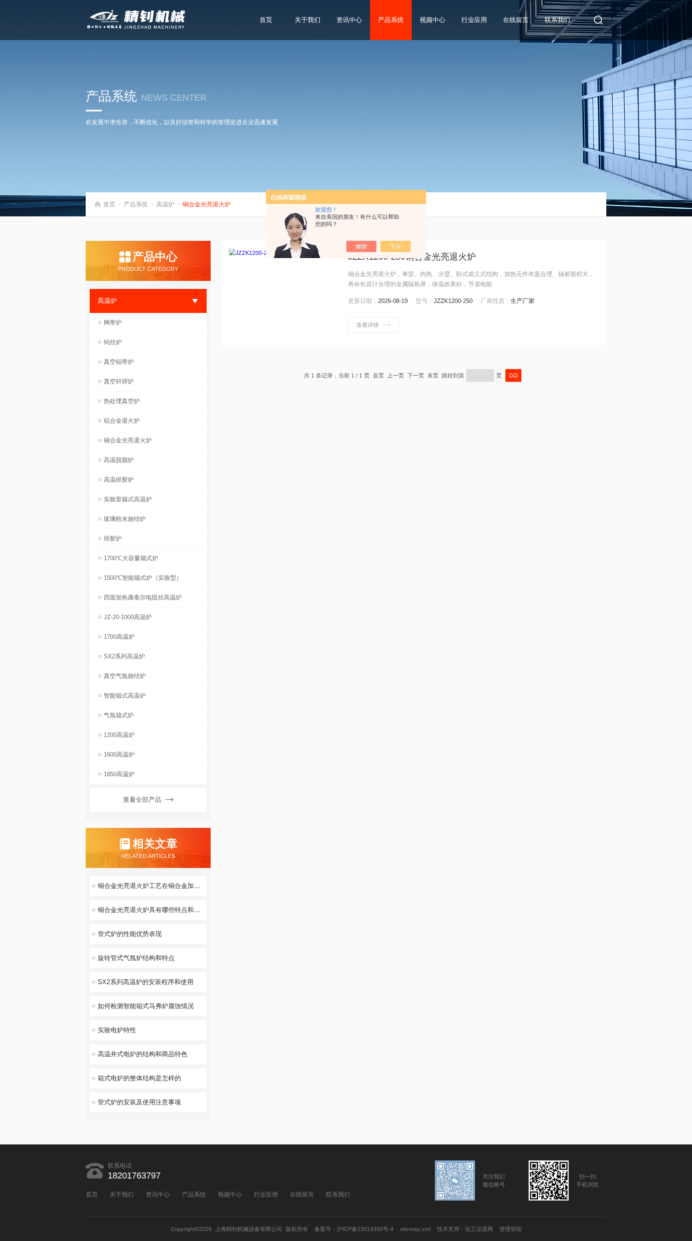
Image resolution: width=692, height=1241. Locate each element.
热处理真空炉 (122, 401)
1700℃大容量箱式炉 (131, 558)
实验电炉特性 (117, 1030)
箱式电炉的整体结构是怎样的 (139, 1078)
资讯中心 (349, 19)
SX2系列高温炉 (124, 656)
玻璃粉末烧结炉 (125, 518)
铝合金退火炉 (122, 420)
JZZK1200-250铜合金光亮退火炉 (412, 257)
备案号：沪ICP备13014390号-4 (354, 1229)
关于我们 (307, 19)
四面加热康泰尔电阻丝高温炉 (143, 597)
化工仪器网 (479, 1229)
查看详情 (367, 325)
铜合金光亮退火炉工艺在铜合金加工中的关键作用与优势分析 (152, 885)
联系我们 (557, 19)
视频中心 (432, 19)
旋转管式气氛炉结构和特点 (136, 957)
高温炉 (165, 204)
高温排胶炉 (119, 479)
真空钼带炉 (119, 361)
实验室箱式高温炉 (128, 499)
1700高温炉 (119, 636)
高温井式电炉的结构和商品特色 (142, 1054)
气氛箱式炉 (119, 715)
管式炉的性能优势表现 (130, 933)
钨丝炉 (113, 342)
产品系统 (391, 19)
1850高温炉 (119, 774)
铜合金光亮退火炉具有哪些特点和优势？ (152, 909)
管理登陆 (510, 1229)
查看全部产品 (142, 799)
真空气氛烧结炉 (125, 675)
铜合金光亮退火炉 (128, 440)
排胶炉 (113, 538)
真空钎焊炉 (119, 381)
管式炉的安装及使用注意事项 (139, 1102)
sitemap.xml (415, 1229)
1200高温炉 (119, 734)
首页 (266, 19)
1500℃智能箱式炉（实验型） (143, 577)
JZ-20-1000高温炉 (128, 616)
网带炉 (113, 322)
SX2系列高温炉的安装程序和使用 (145, 982)
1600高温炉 (119, 754)
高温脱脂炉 (119, 459)
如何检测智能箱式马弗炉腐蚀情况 (146, 1006)
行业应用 (474, 19)
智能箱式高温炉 (125, 695)
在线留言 (516, 19)
